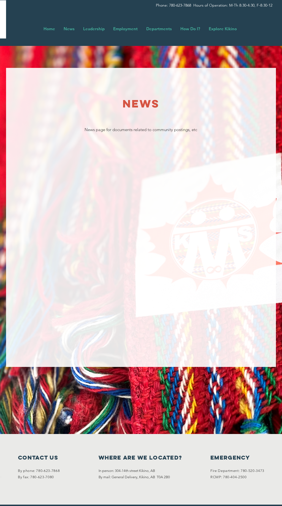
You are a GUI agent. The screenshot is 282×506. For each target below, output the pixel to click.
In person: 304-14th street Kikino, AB (127, 471)
